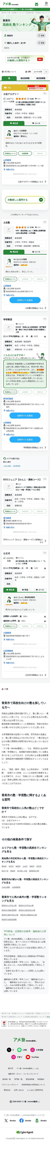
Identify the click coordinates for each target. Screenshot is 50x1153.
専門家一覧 (18, 1079)
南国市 (18, 866)
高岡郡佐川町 (34, 871)
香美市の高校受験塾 (9, 910)
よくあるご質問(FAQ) (35, 1090)
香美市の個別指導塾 (9, 919)
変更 (42, 35)
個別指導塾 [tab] (25, 78)
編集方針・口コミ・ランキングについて (23, 1073)
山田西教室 (8, 650)
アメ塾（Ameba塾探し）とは (28, 1068)
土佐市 (25, 866)
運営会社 (7, 1090)
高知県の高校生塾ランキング (34, 1017)
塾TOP (4, 13)
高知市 (4, 866)
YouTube (35, 1057)
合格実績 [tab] (25, 153)
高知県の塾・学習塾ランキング (37, 13)
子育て (19, 1057)
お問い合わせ (19, 1090)
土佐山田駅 (7, 466)
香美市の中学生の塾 (26, 905)
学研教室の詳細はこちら (33, 447)
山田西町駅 (16, 466)
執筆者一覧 (6, 1079)
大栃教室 (7, 632)
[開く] (45, 336)
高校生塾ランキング (15, 1017)
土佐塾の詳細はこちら (34, 308)
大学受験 (39, 1049)
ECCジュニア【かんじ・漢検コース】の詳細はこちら (23, 540)
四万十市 (5, 871)
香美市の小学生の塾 (9, 905)
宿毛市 (38, 866)
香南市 (12, 871)
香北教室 (7, 517)
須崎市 (31, 866)
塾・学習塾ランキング (16, 13)
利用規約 (41, 1079)
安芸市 (11, 866)
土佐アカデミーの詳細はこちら (30, 181)
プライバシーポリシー (10, 1084)
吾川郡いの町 (22, 871)
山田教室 (7, 160)
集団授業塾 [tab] (40, 78)
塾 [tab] (9, 78)
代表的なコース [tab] (10, 153)
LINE (25, 1049)
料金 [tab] (26, 589)
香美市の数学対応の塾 (10, 915)
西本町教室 (8, 398)
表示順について (10, 72)
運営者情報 (30, 1079)
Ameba (13, 1120)
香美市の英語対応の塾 (27, 910)
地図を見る (10, 169)
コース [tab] (37, 123)
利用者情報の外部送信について (33, 1084)
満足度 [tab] (15, 123)
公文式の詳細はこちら (34, 675)
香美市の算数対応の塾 (28, 915)
